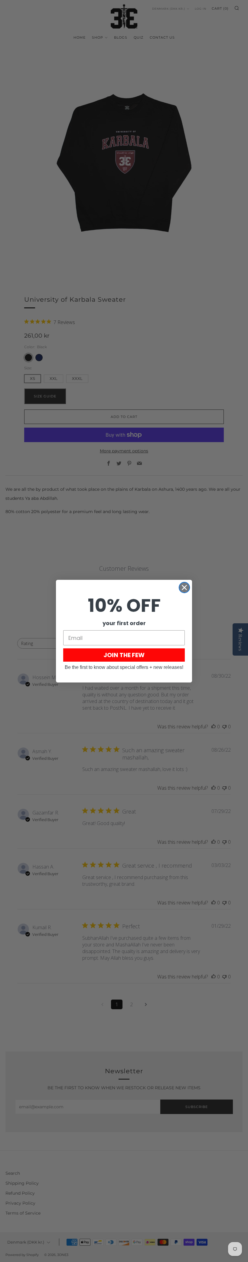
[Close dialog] (184, 587)
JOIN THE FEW (124, 655)
